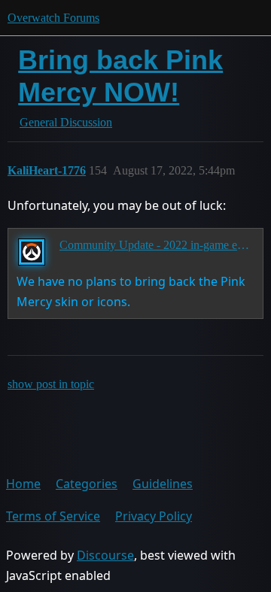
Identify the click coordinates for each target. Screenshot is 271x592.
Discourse (105, 555)
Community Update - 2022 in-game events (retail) (156, 244)
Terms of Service (53, 516)
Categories (86, 483)
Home (23, 483)
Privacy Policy (153, 516)
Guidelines (162, 483)
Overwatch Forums (53, 17)
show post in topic (51, 384)
